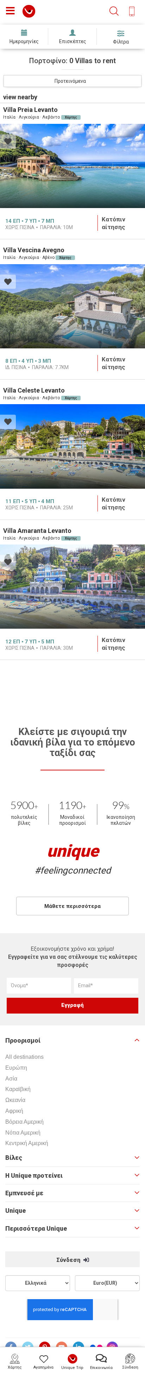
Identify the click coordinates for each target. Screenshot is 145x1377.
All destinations (24, 1057)
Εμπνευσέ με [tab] (24, 1193)
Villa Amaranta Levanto (37, 530)
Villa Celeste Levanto (34, 390)
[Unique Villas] (29, 10)
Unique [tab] (15, 1210)
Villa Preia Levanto (30, 109)
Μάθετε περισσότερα (72, 906)
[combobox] (72, 81)
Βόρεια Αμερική (24, 1122)
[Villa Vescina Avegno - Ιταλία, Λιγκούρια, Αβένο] (72, 306)
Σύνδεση (69, 1260)
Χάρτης (71, 117)
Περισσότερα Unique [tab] (36, 1228)
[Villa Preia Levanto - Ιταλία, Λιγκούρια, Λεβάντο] (72, 166)
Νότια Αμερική (22, 1133)
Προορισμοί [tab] (22, 1040)
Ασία (11, 1079)
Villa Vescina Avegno (33, 250)
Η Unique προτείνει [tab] (34, 1175)
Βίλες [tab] (13, 1157)
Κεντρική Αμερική (26, 1143)
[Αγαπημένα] (8, 142)
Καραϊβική (18, 1089)
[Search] (114, 11)
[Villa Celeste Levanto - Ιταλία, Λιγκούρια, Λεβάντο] (72, 446)
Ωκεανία (15, 1100)
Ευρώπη (16, 1068)
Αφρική (14, 1111)
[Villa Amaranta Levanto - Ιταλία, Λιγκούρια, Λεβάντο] (72, 586)
